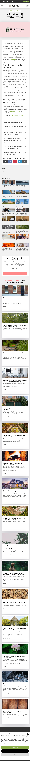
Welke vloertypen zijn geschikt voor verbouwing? (15, 153)
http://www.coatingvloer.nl (19, 115)
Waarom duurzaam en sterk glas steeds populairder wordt (15, 684)
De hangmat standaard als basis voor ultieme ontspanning (14, 519)
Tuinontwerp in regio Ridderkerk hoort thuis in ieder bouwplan (22, 231)
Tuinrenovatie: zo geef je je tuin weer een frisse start (14, 436)
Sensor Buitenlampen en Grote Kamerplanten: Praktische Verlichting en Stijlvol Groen (14, 547)
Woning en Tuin (15, 11)
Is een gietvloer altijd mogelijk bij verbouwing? (15, 127)
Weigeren (15, 751)
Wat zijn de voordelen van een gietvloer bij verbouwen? (15, 133)
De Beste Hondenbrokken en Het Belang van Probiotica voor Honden (14, 574)
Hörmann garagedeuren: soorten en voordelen (14, 408)
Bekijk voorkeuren (15, 754)
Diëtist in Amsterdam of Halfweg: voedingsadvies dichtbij (7, 249)
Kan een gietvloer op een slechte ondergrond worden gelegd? (15, 140)
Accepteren (15, 747)
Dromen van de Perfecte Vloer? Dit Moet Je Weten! (13, 712)
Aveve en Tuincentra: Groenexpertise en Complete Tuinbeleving (15, 629)
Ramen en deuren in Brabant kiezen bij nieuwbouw (15, 298)
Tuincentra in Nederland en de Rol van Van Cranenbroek (14, 656)
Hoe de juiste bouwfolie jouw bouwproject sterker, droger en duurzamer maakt (8, 196)
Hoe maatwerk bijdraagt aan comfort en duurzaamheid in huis (15, 491)
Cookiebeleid (14, 757)
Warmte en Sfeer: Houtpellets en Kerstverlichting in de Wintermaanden (14, 601)
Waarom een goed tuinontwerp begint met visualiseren (14, 353)
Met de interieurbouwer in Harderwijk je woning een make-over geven (15, 381)
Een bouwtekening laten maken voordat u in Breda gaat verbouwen (21, 186)
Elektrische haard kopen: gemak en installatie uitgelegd (13, 463)
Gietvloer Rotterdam (15, 111)
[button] (28, 734)
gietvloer (13, 59)
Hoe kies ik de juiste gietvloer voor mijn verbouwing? (15, 147)
